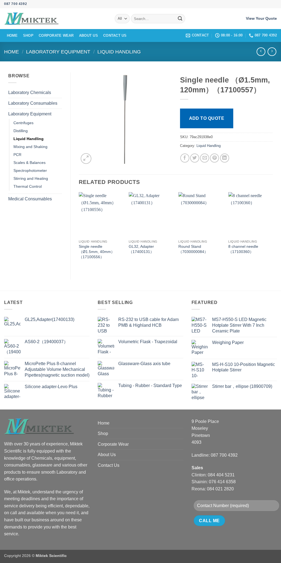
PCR (17, 154)
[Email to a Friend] (204, 158)
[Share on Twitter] (194, 158)
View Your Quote (261, 18)
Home (12, 35)
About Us (88, 35)
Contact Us (115, 35)
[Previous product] (272, 51)
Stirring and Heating (30, 178)
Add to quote (206, 118)
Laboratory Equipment (58, 52)
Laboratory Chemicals (29, 92)
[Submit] (180, 18)
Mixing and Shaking (30, 146)
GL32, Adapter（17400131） (141, 249)
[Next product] (261, 51)
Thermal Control (27, 186)
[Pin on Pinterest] (214, 158)
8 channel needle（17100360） (243, 249)
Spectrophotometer (30, 170)
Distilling (20, 131)
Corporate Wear (56, 35)
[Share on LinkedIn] (224, 158)
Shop (28, 35)
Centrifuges (23, 123)
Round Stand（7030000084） (193, 249)
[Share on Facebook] (184, 158)
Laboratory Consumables (32, 103)
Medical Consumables (30, 199)
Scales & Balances (29, 162)
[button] (86, 158)
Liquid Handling (119, 52)
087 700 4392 (15, 4)
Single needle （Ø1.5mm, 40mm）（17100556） (97, 251)
